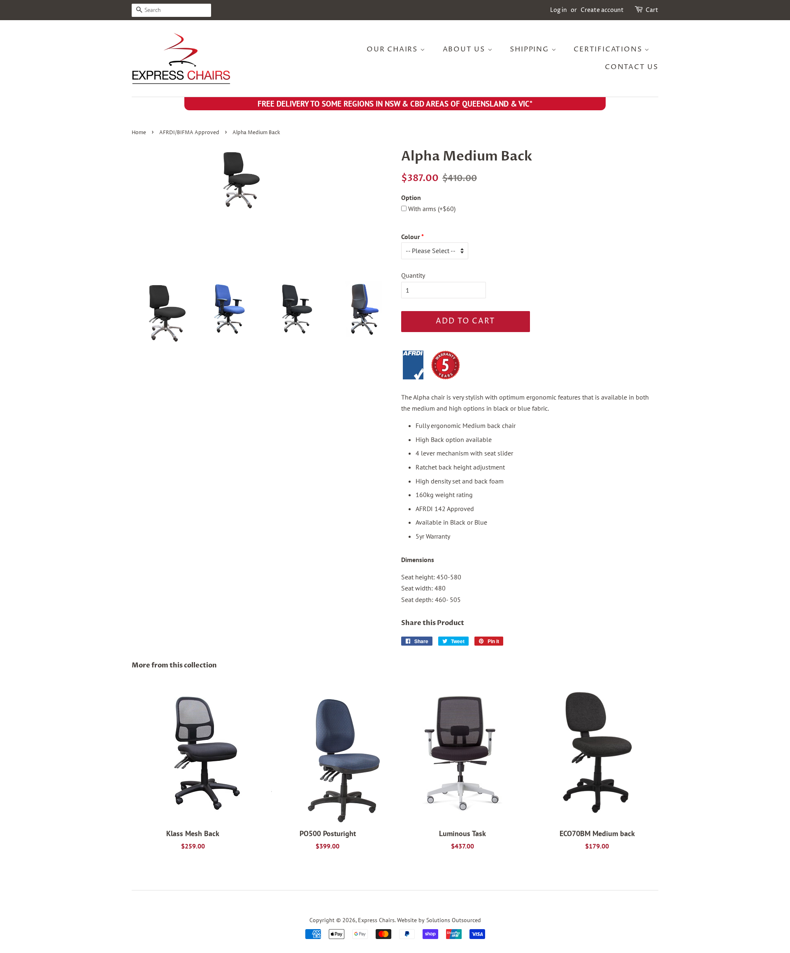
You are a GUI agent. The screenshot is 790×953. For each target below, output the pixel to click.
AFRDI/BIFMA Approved (189, 132)
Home (139, 132)
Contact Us (631, 67)
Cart (652, 10)
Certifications (609, 49)
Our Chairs (393, 49)
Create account (602, 10)
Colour (410, 236)
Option (411, 197)
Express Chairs (376, 920)
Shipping (530, 49)
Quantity (413, 275)
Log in (558, 10)
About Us (465, 49)
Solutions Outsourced (453, 920)
